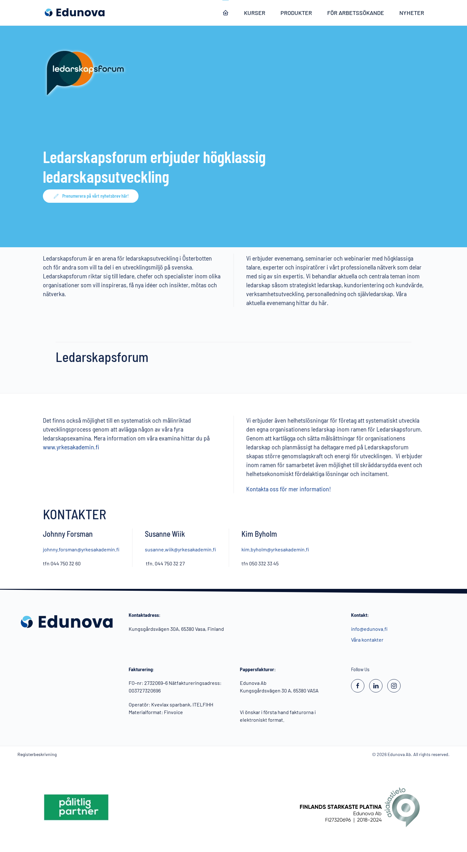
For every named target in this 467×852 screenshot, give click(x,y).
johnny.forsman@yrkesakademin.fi (81, 549)
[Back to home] (74, 12)
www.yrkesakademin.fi (71, 447)
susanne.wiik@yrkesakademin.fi (180, 549)
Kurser (254, 12)
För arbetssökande (355, 12)
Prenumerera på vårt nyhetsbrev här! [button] (95, 196)
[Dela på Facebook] (357, 685)
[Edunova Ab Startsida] (225, 12)
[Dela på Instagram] (394, 685)
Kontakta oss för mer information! (288, 489)
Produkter (296, 12)
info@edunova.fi (369, 629)
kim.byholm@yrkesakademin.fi (275, 549)
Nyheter (411, 12)
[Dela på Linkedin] (375, 685)
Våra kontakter (367, 640)
